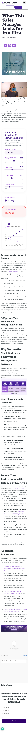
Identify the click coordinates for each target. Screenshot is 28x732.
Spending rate (8, 167)
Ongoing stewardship (13, 271)
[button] (5, 45)
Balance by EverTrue (18, 489)
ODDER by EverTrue (18, 514)
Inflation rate (9, 175)
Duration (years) (9, 184)
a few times (16, 98)
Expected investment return (11, 158)
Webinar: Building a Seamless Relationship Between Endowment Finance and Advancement (14, 568)
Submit (14, 720)
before (11, 98)
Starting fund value (10, 149)
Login (25, 655)
